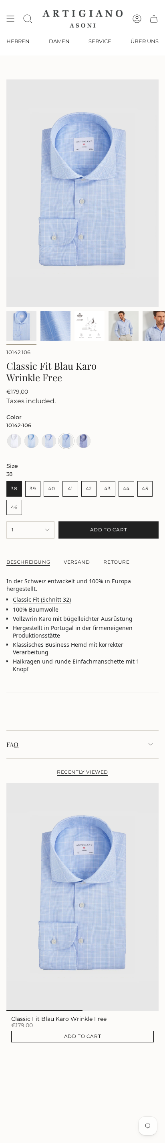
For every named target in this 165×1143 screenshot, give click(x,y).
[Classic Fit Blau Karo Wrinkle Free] (82, 897)
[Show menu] (10, 19)
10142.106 (18, 352)
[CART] (153, 19)
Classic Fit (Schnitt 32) (42, 599)
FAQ (12, 744)
